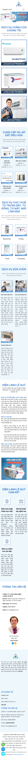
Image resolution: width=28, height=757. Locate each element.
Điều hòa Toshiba (21, 161)
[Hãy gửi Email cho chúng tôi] (2, 754)
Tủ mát (7, 258)
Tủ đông (21, 239)
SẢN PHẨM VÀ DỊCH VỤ (8, 701)
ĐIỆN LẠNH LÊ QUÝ (14, 385)
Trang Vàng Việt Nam (18, 754)
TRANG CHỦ (7, 10)
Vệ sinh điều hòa (6, 345)
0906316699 (13, 603)
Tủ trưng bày (21, 258)
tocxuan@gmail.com (13, 610)
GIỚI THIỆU (4, 698)
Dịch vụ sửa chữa (14, 120)
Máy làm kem (7, 239)
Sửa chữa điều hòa (20, 294)
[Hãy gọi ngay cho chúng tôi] (2, 744)
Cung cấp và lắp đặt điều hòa (14, 64)
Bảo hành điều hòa (6, 294)
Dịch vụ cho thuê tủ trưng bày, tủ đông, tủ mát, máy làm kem (14, 207)
